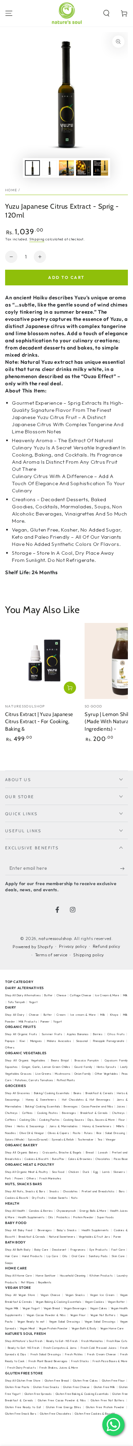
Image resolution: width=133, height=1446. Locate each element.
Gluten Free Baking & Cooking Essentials (82, 1394)
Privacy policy (73, 946)
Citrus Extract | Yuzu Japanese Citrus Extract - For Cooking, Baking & (39, 721)
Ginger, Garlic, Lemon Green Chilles (46, 1067)
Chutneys (11, 1113)
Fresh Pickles (74, 1354)
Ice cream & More (82, 1014)
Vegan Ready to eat (31, 1321)
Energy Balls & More (93, 1210)
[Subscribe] (124, 868)
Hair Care (11, 1256)
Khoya (114, 1014)
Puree (117, 1236)
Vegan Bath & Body (84, 1328)
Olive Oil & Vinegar (31, 1133)
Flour (122, 1119)
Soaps (9, 1263)
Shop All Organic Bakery (21, 1152)
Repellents (44, 1282)
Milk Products (28, 1021)
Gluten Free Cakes (85, 1380)
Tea (100, 1139)
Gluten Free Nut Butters (107, 1400)
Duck (86, 1172)
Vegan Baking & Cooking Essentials (58, 1301)
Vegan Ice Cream (102, 1295)
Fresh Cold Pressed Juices (99, 1348)
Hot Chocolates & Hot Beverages (86, 1099)
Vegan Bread (52, 1308)
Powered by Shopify (33, 946)
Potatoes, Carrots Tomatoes (34, 1080)
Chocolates (102, 1159)
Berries (97, 1034)
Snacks (54, 1191)
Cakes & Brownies (80, 1159)
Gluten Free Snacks (46, 1387)
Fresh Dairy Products (22, 1367)
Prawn (19, 1178)
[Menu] (9, 13)
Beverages (70, 1106)
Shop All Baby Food (19, 1230)
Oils (50, 1217)
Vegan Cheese (50, 1295)
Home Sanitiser (46, 1275)
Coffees (27, 1113)
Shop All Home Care (18, 1275)
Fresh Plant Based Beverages (48, 1361)
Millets (120, 1126)
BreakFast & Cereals (99, 1093)
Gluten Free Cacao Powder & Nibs (62, 1400)
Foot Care (118, 1249)
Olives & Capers (58, 1133)
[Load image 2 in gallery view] (49, 168)
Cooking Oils (27, 1119)
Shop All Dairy (14, 1014)
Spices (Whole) (14, 1139)
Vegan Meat (27, 1328)
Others (10, 1047)
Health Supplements (31, 1217)
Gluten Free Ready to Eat (23, 1407)
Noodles (10, 1133)
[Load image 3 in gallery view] (66, 168)
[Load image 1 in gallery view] (32, 168)
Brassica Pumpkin (87, 1060)
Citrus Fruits (115, 1034)
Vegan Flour (78, 1315)
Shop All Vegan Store (20, 1295)
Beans (78, 1093)
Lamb (105, 1172)
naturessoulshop (55, 938)
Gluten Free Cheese (76, 1387)
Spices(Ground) (38, 1139)
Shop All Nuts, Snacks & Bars (25, 1191)
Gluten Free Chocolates (55, 1413)
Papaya (10, 1041)
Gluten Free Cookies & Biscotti (95, 1413)
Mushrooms (62, 1073)
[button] (106, 13)
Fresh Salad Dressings (46, 1354)
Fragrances (78, 1249)
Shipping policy (88, 954)
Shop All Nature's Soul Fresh (24, 1341)
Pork (8, 1178)
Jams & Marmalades (63, 1126)
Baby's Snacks (67, 1230)
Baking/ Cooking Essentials (52, 1093)
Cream (61, 1014)
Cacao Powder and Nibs (97, 1106)
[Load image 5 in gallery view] (100, 168)
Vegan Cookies (94, 1301)
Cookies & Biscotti (36, 1159)
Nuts (74, 1197)
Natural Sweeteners (62, 1236)
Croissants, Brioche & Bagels (62, 1152)
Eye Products (99, 1249)
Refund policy (106, 946)
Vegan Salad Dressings (64, 1321)
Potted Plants (66, 1080)
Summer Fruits (52, 1034)
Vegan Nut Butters (103, 1315)
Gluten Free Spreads (38, 1394)
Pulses (88, 1133)
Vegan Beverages (75, 1308)
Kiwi (22, 1041)
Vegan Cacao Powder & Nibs (46, 1315)
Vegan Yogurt (31, 1308)
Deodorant (59, 1249)
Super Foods (105, 1217)
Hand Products (32, 1256)
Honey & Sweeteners (41, 1099)
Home (11, 190)
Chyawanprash (66, 1210)
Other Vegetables (106, 1073)
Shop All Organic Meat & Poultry (26, 1172)
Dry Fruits (38, 1197)
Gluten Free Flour (113, 1380)
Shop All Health (15, 1210)
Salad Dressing (115, 1133)
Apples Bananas (77, 1034)
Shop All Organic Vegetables (25, 1060)
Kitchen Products (101, 1275)
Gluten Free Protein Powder (105, 1407)
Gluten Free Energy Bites (63, 1407)
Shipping (37, 239)
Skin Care (118, 1256)
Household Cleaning (73, 1275)
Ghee (8, 1126)
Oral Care (78, 1256)
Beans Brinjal (60, 1060)
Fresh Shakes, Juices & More (59, 1367)
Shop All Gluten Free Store (23, 1380)
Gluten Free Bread (57, 1380)
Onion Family (82, 1073)
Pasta (76, 1133)
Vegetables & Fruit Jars (94, 1236)
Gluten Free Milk (104, 1387)
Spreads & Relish (63, 1139)
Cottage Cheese (80, 995)
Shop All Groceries (17, 1093)
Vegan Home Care (112, 1328)
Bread (90, 1152)
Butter (49, 995)
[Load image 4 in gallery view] (83, 168)
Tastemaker (86, 1139)
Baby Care (41, 1249)
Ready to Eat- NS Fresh (62, 1341)
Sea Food (58, 1172)
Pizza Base (121, 1159)
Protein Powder (83, 1217)
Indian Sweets (58, 1197)
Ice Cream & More (107, 995)
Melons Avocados (59, 1041)
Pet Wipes (27, 1282)
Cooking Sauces (73, 1119)
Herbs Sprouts (106, 1067)
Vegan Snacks (75, 1295)
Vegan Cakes (98, 1308)
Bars (122, 1191)
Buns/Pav (58, 1159)
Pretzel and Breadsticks (98, 1191)
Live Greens (43, 1073)
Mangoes (36, 1041)
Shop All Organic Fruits (21, 1034)
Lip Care (52, 1256)
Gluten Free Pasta (17, 1387)
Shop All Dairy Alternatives (23, 995)
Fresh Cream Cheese (101, 1354)
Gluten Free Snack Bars (20, 1413)
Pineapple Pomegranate (108, 1041)
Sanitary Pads (98, 1256)
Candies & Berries (41, 1210)
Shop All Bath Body (17, 1249)
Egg (95, 1172)
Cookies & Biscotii (16, 1197)
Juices (121, 1106)
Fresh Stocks (80, 1361)
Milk (102, 1014)
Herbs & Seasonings (30, 1126)
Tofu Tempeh (16, 1002)
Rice (99, 1133)
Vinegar (111, 1139)
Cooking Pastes (47, 1113)
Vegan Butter (116, 1301)
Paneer (45, 1021)
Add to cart (66, 277)
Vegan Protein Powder (53, 1328)
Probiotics (63, 1217)
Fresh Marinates (50, 1178)
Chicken (74, 1172)
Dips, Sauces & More (101, 1119)
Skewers (119, 1172)
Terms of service (51, 954)
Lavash (103, 1152)
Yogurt (33, 1002)
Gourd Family (83, 1067)
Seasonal (82, 1041)
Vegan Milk (12, 1308)
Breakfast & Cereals (94, 1113)
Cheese (62, 995)
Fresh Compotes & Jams (60, 1348)
